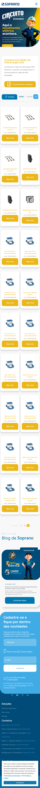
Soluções (6, 703)
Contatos (7, 720)
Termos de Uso (9, 687)
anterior (14, 525)
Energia (4, 716)
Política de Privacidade (17, 685)
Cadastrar (20, 668)
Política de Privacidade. (14, 775)
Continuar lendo (19, 600)
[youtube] (17, 695)
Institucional (29, 550)
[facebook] (12, 695)
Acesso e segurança (9, 708)
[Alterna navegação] (36, 4)
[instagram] (22, 695)
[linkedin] (28, 695)
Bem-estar (6, 712)
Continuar (20, 783)
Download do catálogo (23, 84)
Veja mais (10, 138)
